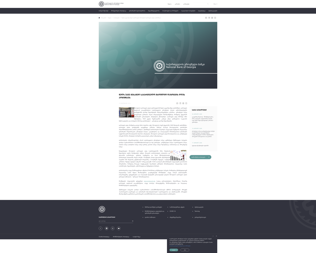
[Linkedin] (209, 18)
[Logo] (111, 4)
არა (185, 250)
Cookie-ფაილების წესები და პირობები (179, 245)
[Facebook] (206, 18)
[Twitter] (212, 18)
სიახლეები (116, 17)
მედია (109, 17)
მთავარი (103, 17)
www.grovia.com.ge (149, 181)
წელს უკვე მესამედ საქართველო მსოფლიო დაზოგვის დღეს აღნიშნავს (141, 17)
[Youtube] (118, 228)
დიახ (173, 250)
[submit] (207, 4)
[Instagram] (112, 228)
